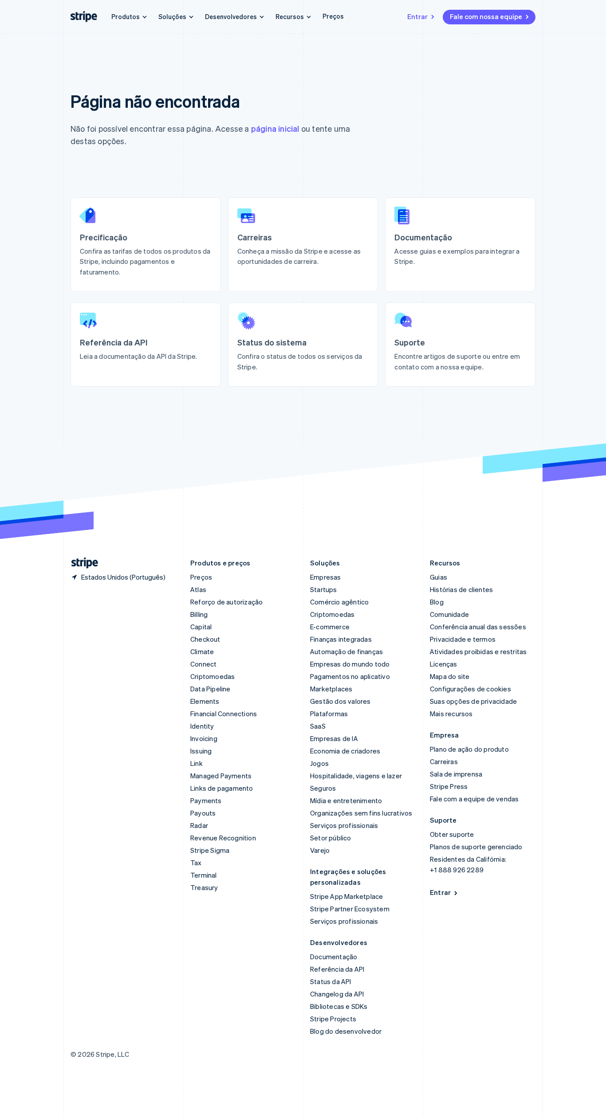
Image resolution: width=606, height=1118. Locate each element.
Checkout (205, 639)
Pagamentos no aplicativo (350, 676)
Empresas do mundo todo (350, 663)
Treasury (204, 887)
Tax (196, 862)
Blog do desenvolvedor (346, 1031)
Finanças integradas (341, 639)
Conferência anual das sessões (478, 626)
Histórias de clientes (461, 589)
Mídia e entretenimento (346, 800)
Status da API (330, 981)
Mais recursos (451, 713)
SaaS (318, 726)
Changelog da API (337, 993)
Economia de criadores (345, 750)
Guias (438, 577)
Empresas (325, 577)
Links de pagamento (221, 788)
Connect (203, 663)
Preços (333, 16)
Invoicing (203, 738)
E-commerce (330, 626)
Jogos (319, 763)
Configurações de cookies (470, 688)
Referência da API (337, 969)
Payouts (203, 812)
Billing (199, 614)
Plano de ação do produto (469, 749)
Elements (205, 701)
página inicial (275, 128)
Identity (202, 726)
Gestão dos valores (340, 701)
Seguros (323, 788)
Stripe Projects (333, 1018)
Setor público (330, 837)
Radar (199, 825)
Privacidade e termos (463, 639)
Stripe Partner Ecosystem (350, 908)
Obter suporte (452, 834)
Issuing (201, 750)
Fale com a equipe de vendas (474, 798)
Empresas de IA (334, 738)
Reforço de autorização (226, 601)
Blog (437, 601)
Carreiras (444, 761)
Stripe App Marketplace (346, 896)
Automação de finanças (346, 651)
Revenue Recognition (223, 837)
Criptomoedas (212, 676)
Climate (202, 651)
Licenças (443, 663)
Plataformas (329, 713)
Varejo (320, 850)
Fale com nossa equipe (486, 16)
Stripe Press (449, 786)
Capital (201, 626)
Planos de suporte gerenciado (476, 846)
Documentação (333, 956)
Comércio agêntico (339, 601)
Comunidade (449, 614)
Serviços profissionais (344, 825)
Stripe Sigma (209, 850)
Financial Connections (223, 713)
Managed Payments (221, 775)
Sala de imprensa (456, 773)
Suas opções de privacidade (473, 701)
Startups (323, 589)
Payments (206, 800)
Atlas (198, 589)
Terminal (203, 875)
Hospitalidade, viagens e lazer (356, 775)
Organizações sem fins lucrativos (361, 812)
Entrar (417, 16)
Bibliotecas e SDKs (339, 1006)
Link (196, 763)
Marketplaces (331, 688)
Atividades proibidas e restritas (478, 651)
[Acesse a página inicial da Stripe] (81, 563)
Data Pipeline (210, 688)
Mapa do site (449, 676)
